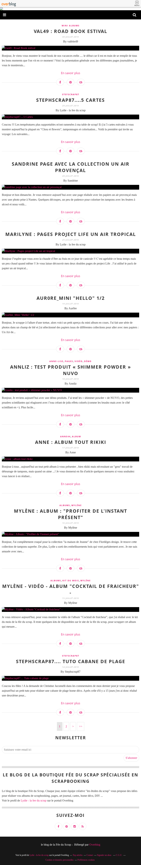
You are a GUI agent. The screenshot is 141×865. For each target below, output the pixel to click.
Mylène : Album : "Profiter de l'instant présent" (70, 514)
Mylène (76, 505)
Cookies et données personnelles (59, 860)
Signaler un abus (104, 855)
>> (80, 726)
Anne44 (65, 436)
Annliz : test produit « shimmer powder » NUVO (70, 370)
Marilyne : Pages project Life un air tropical (70, 234)
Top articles (78, 855)
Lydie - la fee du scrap (33, 800)
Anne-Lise (56, 361)
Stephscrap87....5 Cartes (70, 100)
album (76, 436)
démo (88, 361)
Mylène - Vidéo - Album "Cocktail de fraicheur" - (70, 589)
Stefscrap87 (70, 94)
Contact (89, 855)
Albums (64, 505)
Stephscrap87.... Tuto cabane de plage (70, 661)
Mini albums (70, 25)
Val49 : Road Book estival (70, 31)
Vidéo (79, 361)
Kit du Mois (70, 580)
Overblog (94, 844)
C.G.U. (119, 855)
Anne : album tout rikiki (70, 442)
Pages (69, 361)
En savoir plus (70, 73)
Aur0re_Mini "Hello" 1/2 (71, 298)
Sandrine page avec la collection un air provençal (70, 167)
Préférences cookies (86, 860)
